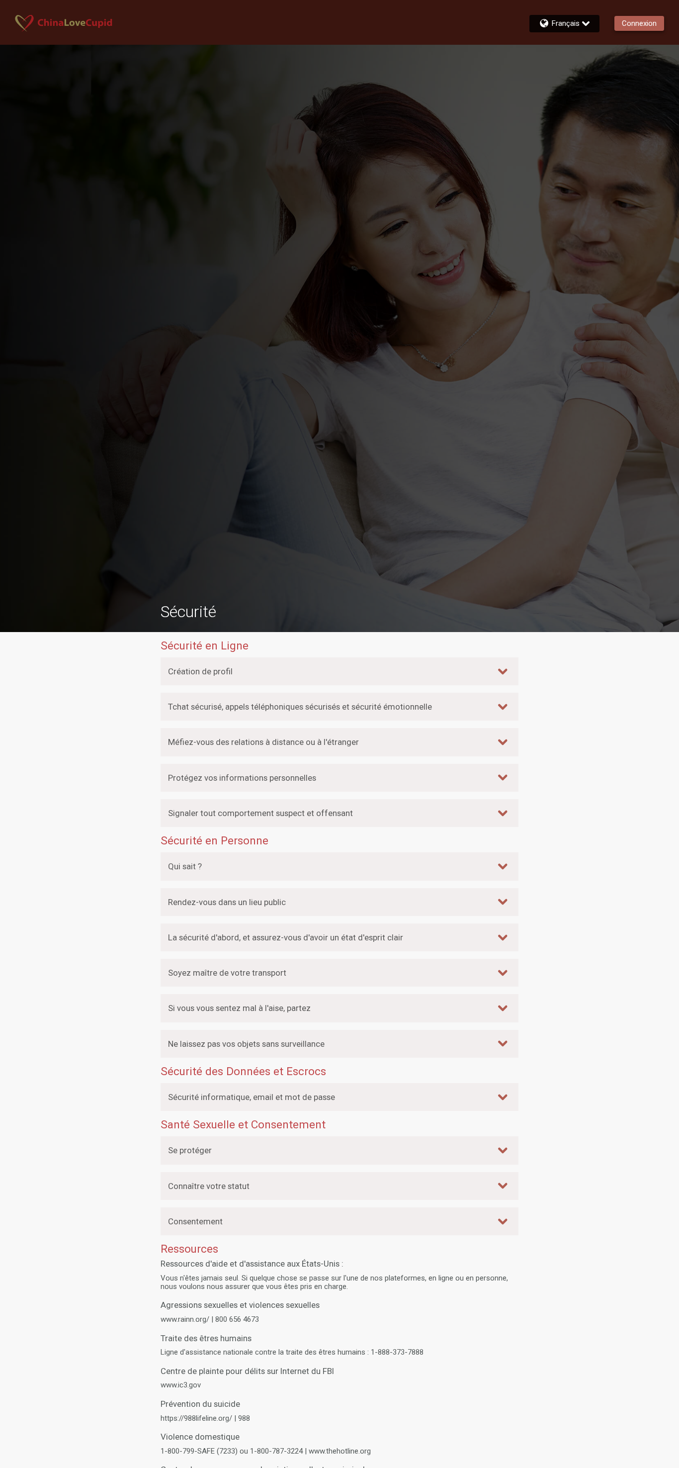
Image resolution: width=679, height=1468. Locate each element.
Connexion (639, 23)
